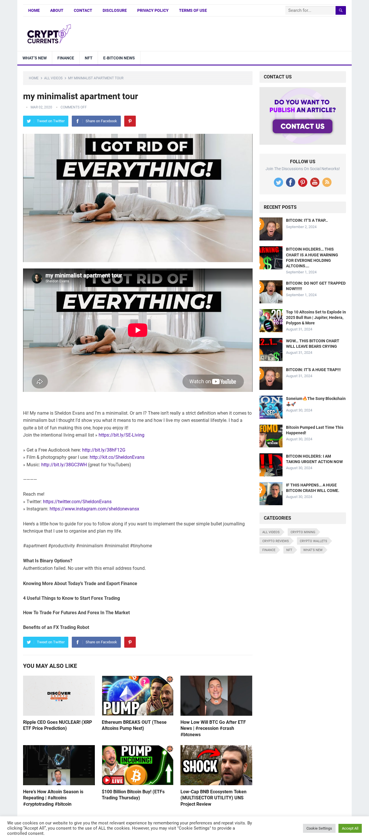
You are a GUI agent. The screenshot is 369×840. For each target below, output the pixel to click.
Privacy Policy (153, 10)
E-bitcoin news (119, 58)
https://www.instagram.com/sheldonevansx (94, 509)
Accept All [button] (350, 828)
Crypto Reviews (275, 541)
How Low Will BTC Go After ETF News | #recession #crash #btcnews (213, 728)
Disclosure (115, 10)
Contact (83, 10)
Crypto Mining (303, 532)
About (56, 10)
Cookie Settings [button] (319, 828)
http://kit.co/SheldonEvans (117, 457)
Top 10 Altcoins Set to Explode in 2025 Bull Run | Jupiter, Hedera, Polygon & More (316, 317)
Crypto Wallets (313, 541)
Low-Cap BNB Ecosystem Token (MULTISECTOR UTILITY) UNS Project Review (213, 798)
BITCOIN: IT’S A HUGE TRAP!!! (313, 369)
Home (34, 10)
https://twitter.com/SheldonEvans (77, 501)
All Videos (53, 78)
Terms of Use (193, 10)
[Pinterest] (130, 121)
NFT (89, 58)
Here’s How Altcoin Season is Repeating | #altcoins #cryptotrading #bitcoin (53, 798)
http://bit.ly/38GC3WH (64, 464)
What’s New (34, 58)
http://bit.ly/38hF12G (103, 450)
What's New (313, 550)
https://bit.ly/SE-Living (121, 435)
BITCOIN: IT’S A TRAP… (307, 220)
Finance (65, 58)
